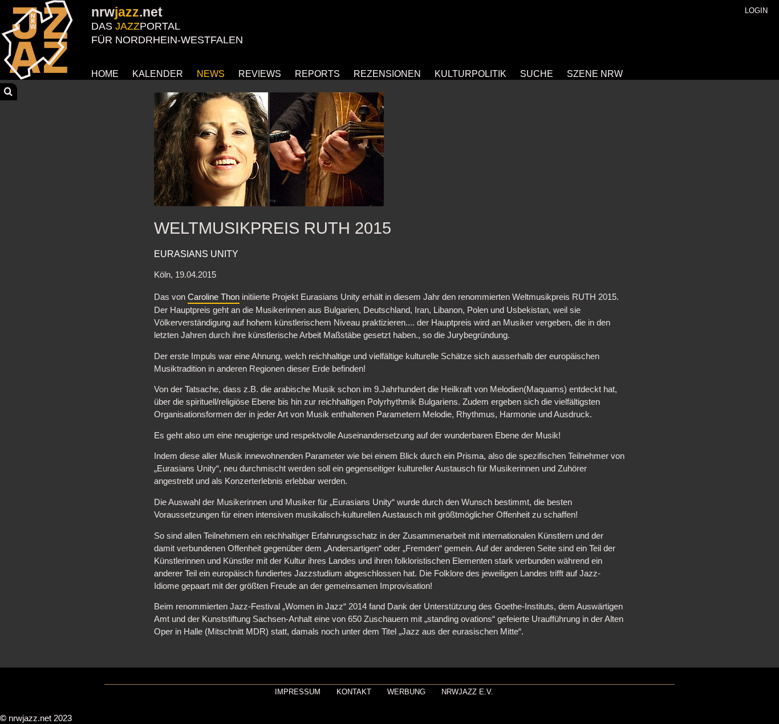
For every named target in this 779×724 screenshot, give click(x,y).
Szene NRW (595, 73)
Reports (317, 73)
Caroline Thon (214, 297)
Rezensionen (387, 73)
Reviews (259, 73)
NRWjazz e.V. (467, 692)
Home (105, 73)
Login (756, 10)
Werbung (406, 692)
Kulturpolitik (470, 73)
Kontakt (353, 692)
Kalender (157, 73)
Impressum (297, 692)
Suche (536, 73)
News (211, 73)
